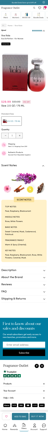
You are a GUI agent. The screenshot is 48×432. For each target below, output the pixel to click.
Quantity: (5, 129)
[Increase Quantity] (19, 135)
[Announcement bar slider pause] (44, 2)
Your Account (9, 390)
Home (10, 25)
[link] (4, 25)
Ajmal (3, 30)
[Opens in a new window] (12, 375)
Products (7, 383)
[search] (34, 8)
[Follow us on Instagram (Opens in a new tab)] (42, 366)
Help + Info (8, 397)
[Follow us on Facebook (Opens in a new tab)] (37, 366)
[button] (44, 7)
